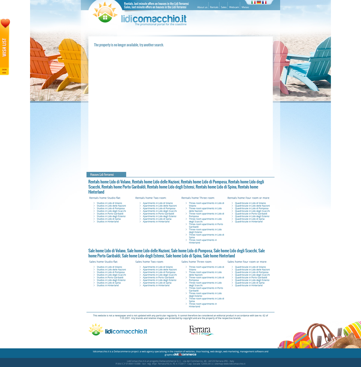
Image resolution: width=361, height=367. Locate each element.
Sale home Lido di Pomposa (191, 250)
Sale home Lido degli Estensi (143, 256)
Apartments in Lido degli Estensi (159, 216)
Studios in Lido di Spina (109, 219)
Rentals (214, 7)
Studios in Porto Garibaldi (110, 213)
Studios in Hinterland (108, 221)
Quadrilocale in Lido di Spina (250, 219)
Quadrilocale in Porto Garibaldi (251, 213)
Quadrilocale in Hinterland (248, 221)
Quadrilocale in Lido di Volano (250, 203)
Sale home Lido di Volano (107, 250)
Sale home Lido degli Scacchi (235, 250)
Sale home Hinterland (219, 256)
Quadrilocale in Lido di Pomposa (251, 208)
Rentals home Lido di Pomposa (204, 182)
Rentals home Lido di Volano (109, 182)
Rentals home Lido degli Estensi (170, 187)
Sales (224, 7)
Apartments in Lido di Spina (157, 219)
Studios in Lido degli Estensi (111, 216)
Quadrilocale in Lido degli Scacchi (252, 211)
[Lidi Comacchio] (140, 21)
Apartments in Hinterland (156, 221)
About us (202, 7)
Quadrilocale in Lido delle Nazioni (252, 205)
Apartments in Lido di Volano (158, 203)
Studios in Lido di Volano (109, 203)
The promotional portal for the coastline (161, 24)
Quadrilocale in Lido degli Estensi (252, 216)
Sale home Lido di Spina (183, 256)
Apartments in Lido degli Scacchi (160, 211)
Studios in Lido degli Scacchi (111, 211)
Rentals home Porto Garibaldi (124, 187)
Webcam (234, 7)
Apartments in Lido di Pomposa (159, 208)
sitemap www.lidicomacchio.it (230, 363)
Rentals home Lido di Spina (216, 187)
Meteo (245, 7)
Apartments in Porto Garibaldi (158, 213)
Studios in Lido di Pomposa (111, 208)
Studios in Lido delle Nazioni (111, 205)
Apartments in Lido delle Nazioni (160, 205)
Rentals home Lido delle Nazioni (155, 182)
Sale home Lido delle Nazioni (148, 250)
